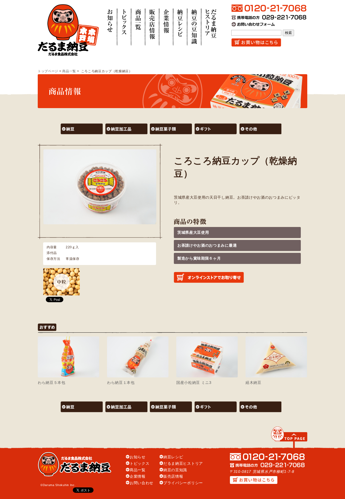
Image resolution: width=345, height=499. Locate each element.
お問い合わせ (141, 483)
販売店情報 (173, 476)
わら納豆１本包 (121, 383)
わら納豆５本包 (51, 383)
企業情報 (138, 476)
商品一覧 (69, 71)
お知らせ (138, 457)
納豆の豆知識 (175, 470)
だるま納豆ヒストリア (183, 464)
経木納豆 (253, 383)
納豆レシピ (173, 457)
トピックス (139, 464)
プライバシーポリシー (183, 483)
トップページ (48, 71)
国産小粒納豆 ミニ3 (194, 383)
